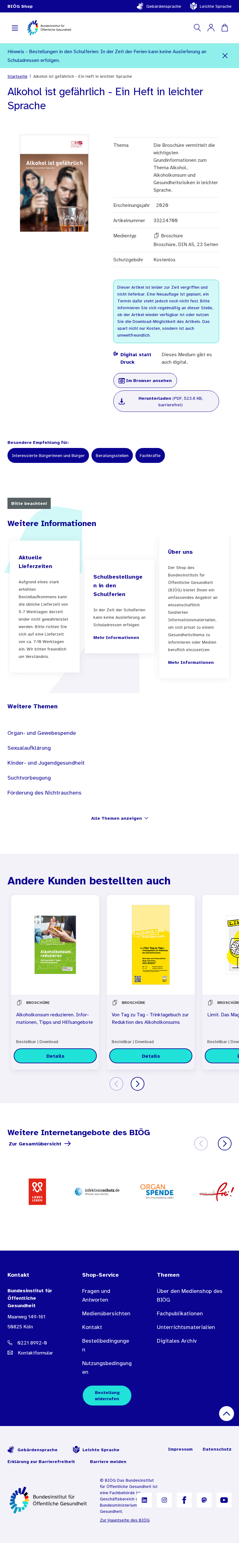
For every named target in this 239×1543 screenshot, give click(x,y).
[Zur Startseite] (48, 1500)
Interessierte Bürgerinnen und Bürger (48, 455)
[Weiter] (137, 1084)
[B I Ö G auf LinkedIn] (144, 1500)
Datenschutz (217, 1449)
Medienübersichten (106, 1313)
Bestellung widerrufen (107, 1395)
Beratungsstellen (112, 455)
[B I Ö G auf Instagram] (164, 1500)
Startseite (17, 76)
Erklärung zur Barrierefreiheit (41, 1461)
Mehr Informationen (116, 637)
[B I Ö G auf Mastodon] (204, 1500)
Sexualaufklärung (29, 748)
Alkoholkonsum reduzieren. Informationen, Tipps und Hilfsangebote (54, 1018)
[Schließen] (225, 56)
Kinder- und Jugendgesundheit (46, 763)
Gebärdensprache (163, 6)
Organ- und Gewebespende (41, 733)
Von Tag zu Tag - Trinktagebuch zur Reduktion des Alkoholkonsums (150, 1018)
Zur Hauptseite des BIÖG (125, 1520)
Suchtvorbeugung (29, 778)
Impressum (180, 1449)
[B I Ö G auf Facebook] (184, 1500)
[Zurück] (116, 1084)
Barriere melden (108, 1461)
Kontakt (92, 1327)
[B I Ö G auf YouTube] (224, 1500)
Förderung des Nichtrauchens (44, 792)
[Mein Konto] (211, 28)
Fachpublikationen (180, 1313)
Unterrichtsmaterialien (186, 1327)
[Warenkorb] (225, 28)
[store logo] (49, 27)
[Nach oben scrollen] (226, 1413)
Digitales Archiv (177, 1341)
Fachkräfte (150, 455)
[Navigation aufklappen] (14, 27)
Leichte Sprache (216, 6)
